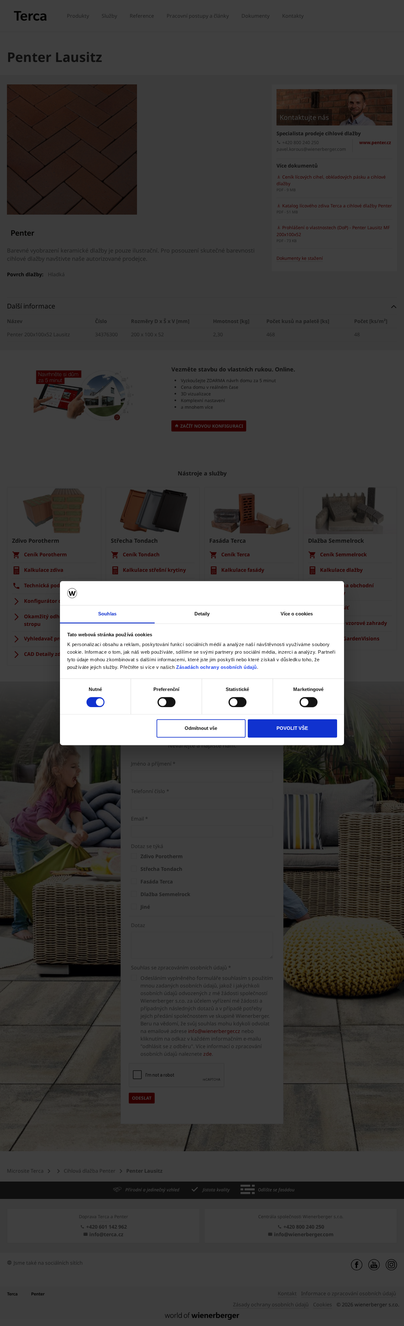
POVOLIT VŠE (292, 728)
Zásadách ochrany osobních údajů (216, 667)
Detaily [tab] (202, 614)
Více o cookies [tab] (297, 614)
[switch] (166, 702)
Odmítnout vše (201, 728)
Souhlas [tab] (107, 614)
